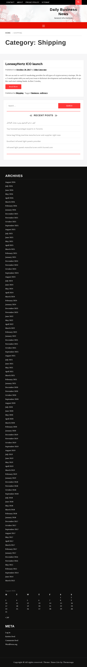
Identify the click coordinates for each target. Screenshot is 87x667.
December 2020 (11, 387)
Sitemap (45, 2)
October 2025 (10, 222)
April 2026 (9, 198)
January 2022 (10, 336)
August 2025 (10, 229)
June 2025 (9, 237)
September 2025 (11, 225)
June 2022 (9, 316)
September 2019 (11, 446)
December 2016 (11, 557)
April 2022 (9, 324)
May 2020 (9, 415)
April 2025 (9, 245)
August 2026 (10, 182)
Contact (10, 2)
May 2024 (9, 289)
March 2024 (10, 297)
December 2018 (11, 482)
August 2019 (10, 450)
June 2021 (9, 364)
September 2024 (11, 273)
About (20, 2)
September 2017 (11, 529)
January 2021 (10, 383)
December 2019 (11, 435)
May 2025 (9, 241)
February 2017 (11, 549)
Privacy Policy (32, 2)
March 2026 (10, 202)
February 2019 (11, 474)
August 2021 (10, 356)
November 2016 (11, 561)
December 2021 (11, 340)
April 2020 (9, 419)
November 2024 (11, 265)
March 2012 (10, 580)
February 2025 (11, 253)
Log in (7, 632)
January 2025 (10, 257)
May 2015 (9, 565)
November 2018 (11, 486)
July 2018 (9, 498)
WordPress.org (11, 644)
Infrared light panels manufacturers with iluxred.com (30, 147)
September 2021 (11, 352)
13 (39, 603)
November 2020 (11, 391)
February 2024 (11, 300)
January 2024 (10, 304)
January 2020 (10, 431)
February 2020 (11, 427)
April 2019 (9, 466)
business (35, 93)
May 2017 (9, 537)
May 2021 (9, 367)
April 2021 (9, 371)
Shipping (20, 93)
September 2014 (11, 573)
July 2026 (9, 186)
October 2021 (10, 348)
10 (6, 603)
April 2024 (9, 292)
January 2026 (10, 210)
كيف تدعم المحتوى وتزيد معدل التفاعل (21, 123)
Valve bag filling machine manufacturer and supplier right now (34, 135)
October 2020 (10, 395)
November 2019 (11, 438)
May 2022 (9, 320)
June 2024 (9, 285)
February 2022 (11, 332)
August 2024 (10, 277)
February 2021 (11, 379)
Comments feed (11, 640)
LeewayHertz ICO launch (24, 64)
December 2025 (11, 214)
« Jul (7, 617)
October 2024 (10, 269)
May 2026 (9, 194)
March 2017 (10, 545)
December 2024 (11, 261)
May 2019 (9, 462)
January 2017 (10, 553)
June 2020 (9, 411)
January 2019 (10, 478)
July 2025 (9, 233)
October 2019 (10, 442)
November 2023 (11, 312)
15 (61, 603)
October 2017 (10, 525)
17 (6, 606)
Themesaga (68, 662)
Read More (13, 86)
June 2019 (9, 458)
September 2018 (11, 494)
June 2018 (9, 502)
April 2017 (9, 541)
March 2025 (10, 249)
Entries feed (10, 636)
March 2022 (10, 328)
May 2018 (9, 506)
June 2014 (9, 577)
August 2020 (10, 403)
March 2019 (10, 470)
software (44, 93)
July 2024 (9, 281)
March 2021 (10, 375)
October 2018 (10, 490)
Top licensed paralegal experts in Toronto (25, 129)
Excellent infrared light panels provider (24, 141)
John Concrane (40, 70)
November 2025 (11, 218)
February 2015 (11, 569)
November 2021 (11, 344)
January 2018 (10, 517)
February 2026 (11, 206)
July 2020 (9, 407)
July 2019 (9, 454)
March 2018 (10, 510)
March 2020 (10, 423)
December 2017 (11, 521)
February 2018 (11, 513)
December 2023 (11, 308)
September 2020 (11, 399)
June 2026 (9, 190)
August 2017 (10, 533)
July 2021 (9, 360)
